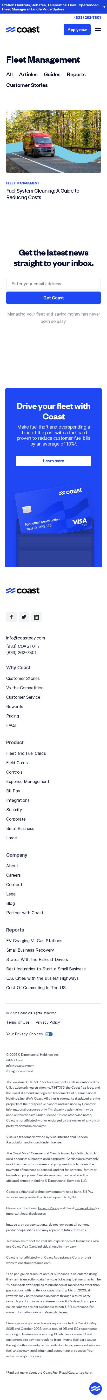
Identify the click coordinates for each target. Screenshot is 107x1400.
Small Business (20, 828)
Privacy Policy (48, 1022)
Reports (76, 74)
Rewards (14, 706)
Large (11, 837)
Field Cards (17, 762)
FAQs (11, 725)
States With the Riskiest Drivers (37, 959)
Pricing (12, 716)
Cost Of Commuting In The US (36, 987)
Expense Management (27, 781)
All (9, 74)
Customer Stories (27, 84)
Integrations (18, 800)
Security (14, 809)
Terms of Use (18, 1022)
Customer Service (23, 697)
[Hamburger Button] (98, 29)
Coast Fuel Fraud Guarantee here (67, 1372)
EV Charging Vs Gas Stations (34, 940)
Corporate (16, 819)
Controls (14, 772)
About (12, 865)
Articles (28, 74)
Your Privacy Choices (24, 1034)
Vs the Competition (25, 687)
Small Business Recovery (30, 950)
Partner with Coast (24, 912)
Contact (14, 884)
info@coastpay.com (25, 637)
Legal (11, 894)
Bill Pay (13, 790)
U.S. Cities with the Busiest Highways (42, 978)
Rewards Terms (56, 1311)
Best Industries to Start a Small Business (46, 968)
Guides (52, 74)
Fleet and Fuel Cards (26, 753)
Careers (13, 875)
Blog (10, 903)
